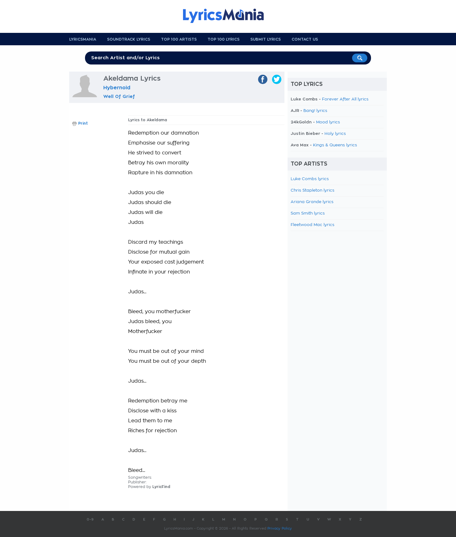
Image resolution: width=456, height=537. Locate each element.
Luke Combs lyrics (310, 179)
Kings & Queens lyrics (335, 145)
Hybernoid (116, 87)
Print (83, 123)
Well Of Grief (119, 96)
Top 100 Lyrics (223, 39)
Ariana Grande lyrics (312, 202)
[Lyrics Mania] (228, 16)
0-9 (90, 519)
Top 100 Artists (179, 39)
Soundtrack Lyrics (128, 39)
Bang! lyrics (315, 111)
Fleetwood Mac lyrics (312, 225)
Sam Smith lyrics (308, 213)
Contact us (305, 39)
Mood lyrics (328, 122)
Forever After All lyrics (345, 99)
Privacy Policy (279, 528)
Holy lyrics (335, 134)
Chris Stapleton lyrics (312, 191)
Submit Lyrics (265, 39)
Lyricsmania (82, 39)
